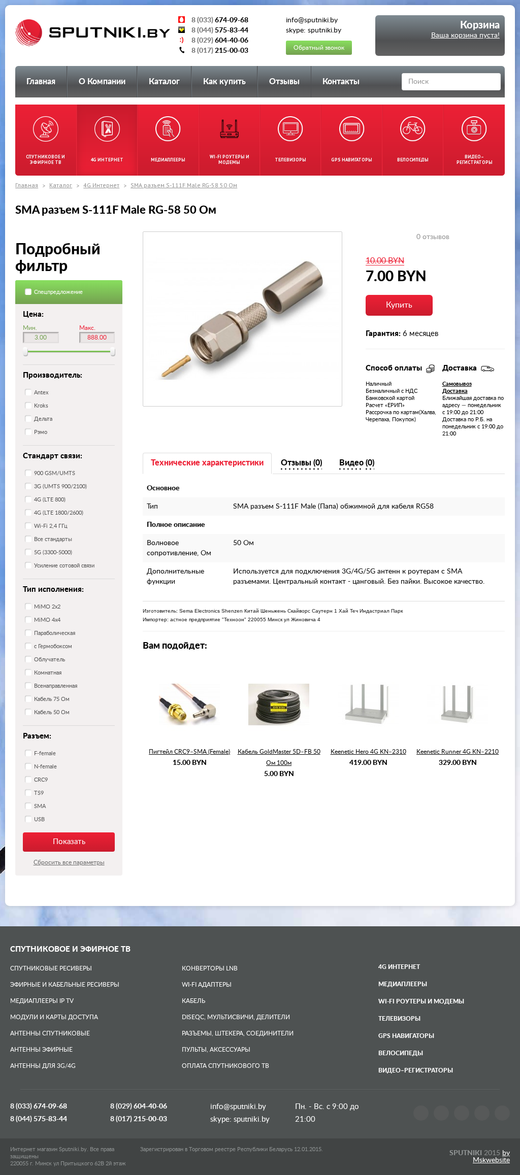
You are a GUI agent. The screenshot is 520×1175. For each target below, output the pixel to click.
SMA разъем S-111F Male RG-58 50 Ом (184, 185)
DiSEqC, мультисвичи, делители (236, 1017)
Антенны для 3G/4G (43, 1066)
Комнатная (47, 673)
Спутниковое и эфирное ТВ (70, 949)
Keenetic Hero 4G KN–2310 (368, 752)
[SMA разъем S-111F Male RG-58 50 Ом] (242, 319)
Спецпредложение (58, 292)
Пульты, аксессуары (216, 1050)
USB (39, 819)
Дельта (43, 419)
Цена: (33, 314)
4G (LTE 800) (50, 499)
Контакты (341, 82)
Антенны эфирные (41, 1050)
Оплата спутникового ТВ (225, 1066)
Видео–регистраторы (415, 1070)
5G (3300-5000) (53, 552)
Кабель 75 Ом (52, 699)
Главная (40, 82)
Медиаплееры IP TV (42, 1001)
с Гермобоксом (53, 646)
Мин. (30, 328)
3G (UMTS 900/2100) (60, 486)
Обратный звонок (319, 48)
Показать (69, 842)
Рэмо (40, 432)
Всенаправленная (55, 686)
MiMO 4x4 (47, 620)
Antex (41, 392)
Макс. (87, 328)
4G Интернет (101, 185)
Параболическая (54, 633)
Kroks (41, 406)
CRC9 (41, 780)
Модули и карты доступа (54, 1017)
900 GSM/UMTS (54, 473)
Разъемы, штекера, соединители (238, 1033)
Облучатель (49, 659)
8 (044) (38, 1119)
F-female (45, 753)
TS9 (39, 793)
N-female (45, 766)
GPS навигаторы (406, 1036)
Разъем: (37, 736)
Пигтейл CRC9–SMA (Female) (189, 752)
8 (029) (138, 1106)
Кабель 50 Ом (52, 712)
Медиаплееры (402, 984)
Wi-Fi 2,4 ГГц (51, 526)
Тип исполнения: (53, 589)
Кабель (193, 1001)
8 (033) (38, 1106)
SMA (40, 806)
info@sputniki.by (238, 1107)
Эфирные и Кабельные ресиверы (64, 985)
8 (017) (138, 1119)
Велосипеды (400, 1053)
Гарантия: (383, 334)
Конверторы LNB (210, 968)
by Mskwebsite (491, 1157)
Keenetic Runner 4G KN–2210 (457, 752)
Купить (399, 305)
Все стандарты (53, 539)
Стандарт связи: (52, 456)
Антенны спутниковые (50, 1033)
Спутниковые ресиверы (51, 968)
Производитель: (52, 375)
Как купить (224, 82)
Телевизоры (399, 1019)
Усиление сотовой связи (64, 565)
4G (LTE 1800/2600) (58, 513)
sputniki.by (251, 1119)
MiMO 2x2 (47, 607)
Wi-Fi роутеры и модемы (421, 1001)
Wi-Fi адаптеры (207, 985)
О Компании (102, 82)
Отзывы (284, 82)
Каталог (164, 82)
